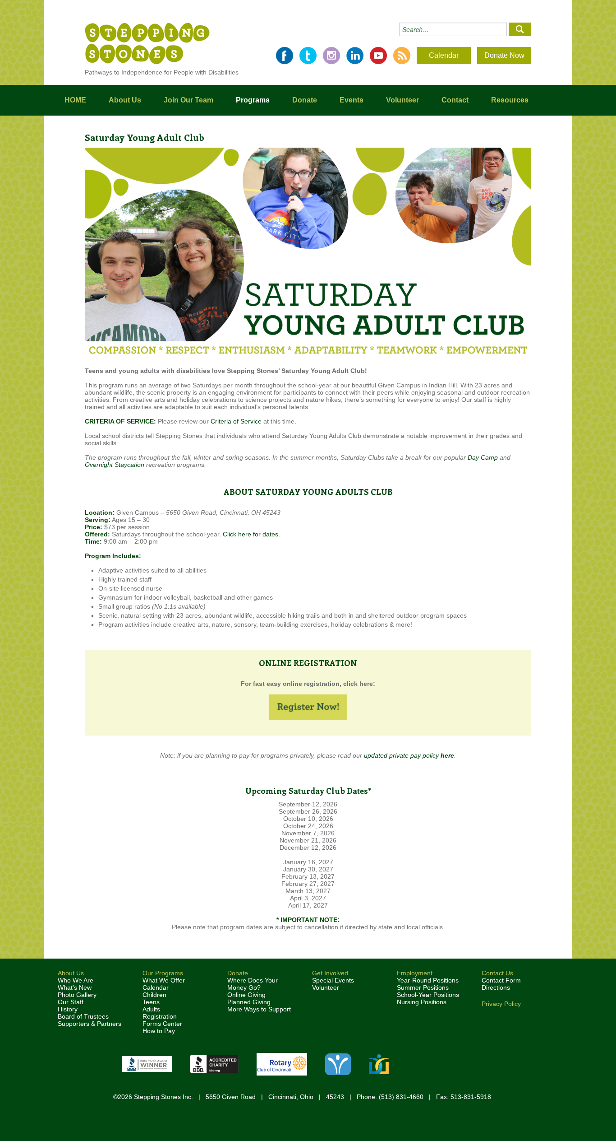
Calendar (444, 55)
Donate (304, 100)
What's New (75, 987)
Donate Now (504, 55)
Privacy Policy (501, 1003)
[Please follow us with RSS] (401, 55)
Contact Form (501, 980)
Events (351, 100)
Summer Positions (423, 987)
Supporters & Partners (89, 1023)
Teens (151, 1002)
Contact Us (497, 973)
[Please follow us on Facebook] (284, 55)
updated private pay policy (409, 755)
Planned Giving (249, 1002)
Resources (510, 100)
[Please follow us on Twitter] (308, 55)
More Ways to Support (259, 1009)
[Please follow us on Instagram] (331, 55)
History (68, 1009)
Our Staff (70, 1002)
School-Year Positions (428, 994)
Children (154, 994)
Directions (496, 987)
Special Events (333, 980)
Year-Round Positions (428, 980)
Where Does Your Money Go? (252, 984)
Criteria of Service (236, 421)
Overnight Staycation (114, 464)
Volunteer (402, 100)
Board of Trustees (83, 1016)
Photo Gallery (77, 994)
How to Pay (159, 1030)
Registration (160, 1016)
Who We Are (75, 980)
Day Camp (483, 457)
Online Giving (246, 994)
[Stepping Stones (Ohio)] (147, 43)
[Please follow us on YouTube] (378, 55)
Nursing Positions (421, 1002)
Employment (414, 973)
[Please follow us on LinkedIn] (354, 55)
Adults (151, 1009)
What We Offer (164, 980)
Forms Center (162, 1023)
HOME (75, 100)
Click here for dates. (251, 534)
